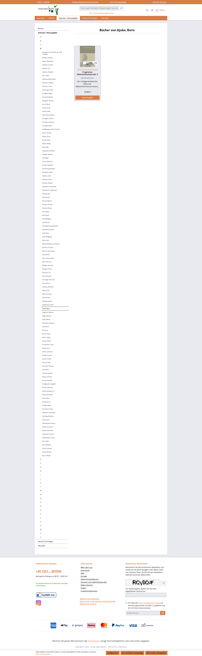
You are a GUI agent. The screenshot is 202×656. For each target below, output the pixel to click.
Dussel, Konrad (46, 452)
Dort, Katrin (45, 369)
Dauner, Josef (46, 108)
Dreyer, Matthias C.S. (48, 391)
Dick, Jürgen (45, 212)
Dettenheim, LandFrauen (49, 190)
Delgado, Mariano (47, 154)
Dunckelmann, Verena (48, 423)
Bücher (41, 28)
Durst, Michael (46, 445)
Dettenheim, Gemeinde (49, 186)
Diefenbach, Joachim (48, 229)
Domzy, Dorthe (46, 341)
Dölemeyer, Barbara (48, 323)
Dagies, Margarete (47, 61)
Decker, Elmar (46, 136)
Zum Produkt (87, 97)
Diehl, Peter (45, 233)
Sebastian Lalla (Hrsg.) (92, 69)
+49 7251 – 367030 (48, 571)
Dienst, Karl (45, 240)
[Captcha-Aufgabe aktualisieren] (163, 583)
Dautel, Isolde (46, 111)
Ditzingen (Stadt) (47, 301)
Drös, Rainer (46, 398)
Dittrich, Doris (46, 297)
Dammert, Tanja (47, 86)
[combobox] (99, 8)
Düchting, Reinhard (47, 416)
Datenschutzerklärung (89, 579)
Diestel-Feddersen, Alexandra (51, 244)
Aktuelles (41, 546)
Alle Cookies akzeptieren (156, 653)
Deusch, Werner (47, 201)
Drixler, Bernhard (47, 395)
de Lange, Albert (47, 126)
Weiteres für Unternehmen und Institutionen (98, 601)
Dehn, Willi (45, 147)
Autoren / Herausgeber (47, 33)
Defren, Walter (46, 143)
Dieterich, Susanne (47, 247)
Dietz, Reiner (46, 254)
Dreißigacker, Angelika (49, 384)
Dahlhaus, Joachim (47, 65)
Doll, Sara (45, 330)
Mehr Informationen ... (44, 654)
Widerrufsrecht (87, 585)
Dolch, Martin (46, 319)
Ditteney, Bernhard (47, 287)
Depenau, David (47, 179)
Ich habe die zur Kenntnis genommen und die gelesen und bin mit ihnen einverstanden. (146, 605)
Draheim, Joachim (47, 373)
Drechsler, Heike (47, 380)
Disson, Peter (46, 283)
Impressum (85, 570)
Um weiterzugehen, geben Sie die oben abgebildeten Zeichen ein (141, 590)
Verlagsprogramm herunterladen (85, 2)
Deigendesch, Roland (48, 151)
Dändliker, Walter (47, 93)
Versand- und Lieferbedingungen (94, 582)
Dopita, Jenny (46, 348)
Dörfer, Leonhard (47, 352)
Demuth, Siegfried (47, 165)
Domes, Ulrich (46, 334)
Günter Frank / (81, 69)
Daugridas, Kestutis (48, 101)
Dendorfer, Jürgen (47, 172)
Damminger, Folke (47, 90)
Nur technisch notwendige (132, 653)
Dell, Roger (45, 158)
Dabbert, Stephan (47, 58)
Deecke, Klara (46, 140)
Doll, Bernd (45, 327)
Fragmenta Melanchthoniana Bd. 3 (87, 73)
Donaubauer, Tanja (48, 344)
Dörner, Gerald (46, 359)
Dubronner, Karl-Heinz (48, 412)
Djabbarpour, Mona (48, 305)
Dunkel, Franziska (47, 427)
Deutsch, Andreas (47, 204)
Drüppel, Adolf (46, 405)
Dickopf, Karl (46, 222)
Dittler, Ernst (46, 290)
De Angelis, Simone (48, 118)
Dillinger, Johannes (47, 265)
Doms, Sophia (46, 337)
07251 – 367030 (42, 2)
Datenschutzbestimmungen (149, 603)
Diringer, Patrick (47, 269)
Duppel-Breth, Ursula (48, 438)
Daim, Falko (45, 75)
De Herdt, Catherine (48, 122)
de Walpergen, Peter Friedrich (51, 129)
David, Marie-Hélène (48, 115)
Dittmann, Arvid (46, 294)
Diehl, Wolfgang (47, 237)
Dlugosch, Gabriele (47, 312)
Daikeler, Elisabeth (47, 72)
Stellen (83, 588)
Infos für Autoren (159, 2)
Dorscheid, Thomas (48, 366)
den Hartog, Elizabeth (48, 169)
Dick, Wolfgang (46, 219)
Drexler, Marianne (47, 387)
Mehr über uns (86, 567)
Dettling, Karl (46, 194)
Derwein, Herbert (47, 183)
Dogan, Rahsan (46, 316)
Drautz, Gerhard (47, 377)
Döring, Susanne (47, 355)
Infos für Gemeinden (117, 2)
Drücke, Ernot (46, 402)
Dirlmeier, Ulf (46, 272)
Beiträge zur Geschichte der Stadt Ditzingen (52, 53)
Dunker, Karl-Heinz (47, 430)
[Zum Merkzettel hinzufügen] (96, 63)
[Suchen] (121, 8)
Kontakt (84, 576)
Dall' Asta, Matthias (48, 83)
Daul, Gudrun (46, 104)
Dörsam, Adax (46, 362)
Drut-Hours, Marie (47, 409)
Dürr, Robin (45, 441)
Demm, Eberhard (47, 161)
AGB (82, 573)
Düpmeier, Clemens (48, 434)
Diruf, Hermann (46, 276)
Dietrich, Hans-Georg (48, 251)
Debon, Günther (47, 133)
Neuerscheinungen (45, 541)
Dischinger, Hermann (48, 280)
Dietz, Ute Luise (46, 262)
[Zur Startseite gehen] (47, 10)
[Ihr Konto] (152, 10)
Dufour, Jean (46, 420)
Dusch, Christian (47, 448)
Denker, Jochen (46, 176)
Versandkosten (94, 641)
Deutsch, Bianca (47, 208)
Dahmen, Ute (46, 68)
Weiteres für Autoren (88, 604)
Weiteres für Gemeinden (89, 599)
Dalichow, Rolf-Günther (49, 79)
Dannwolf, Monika (47, 97)
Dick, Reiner (45, 215)
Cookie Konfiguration (89, 591)
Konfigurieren (112, 653)
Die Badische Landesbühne (50, 226)
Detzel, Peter (46, 197)
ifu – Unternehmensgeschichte (102, 13)
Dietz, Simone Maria (48, 258)
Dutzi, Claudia (46, 455)
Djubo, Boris (46, 308)
